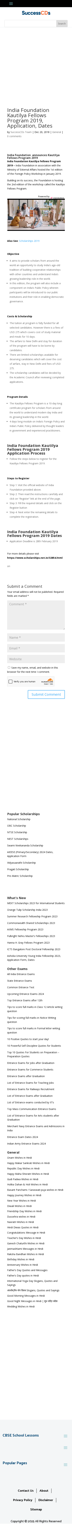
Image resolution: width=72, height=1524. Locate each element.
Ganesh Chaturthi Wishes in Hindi (25, 1243)
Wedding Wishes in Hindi (21, 1306)
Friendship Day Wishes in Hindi (24, 1211)
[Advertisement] (36, 65)
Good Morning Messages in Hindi (26, 1295)
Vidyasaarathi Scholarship (21, 862)
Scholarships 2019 (29, 240)
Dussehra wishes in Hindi (21, 1216)
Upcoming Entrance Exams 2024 (25, 994)
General (56, 132)
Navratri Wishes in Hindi (20, 1222)
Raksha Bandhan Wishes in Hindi (25, 1254)
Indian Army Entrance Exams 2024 (26, 1143)
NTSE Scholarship (17, 832)
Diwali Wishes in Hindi (19, 1206)
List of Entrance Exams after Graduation (30, 1095)
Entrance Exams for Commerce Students (30, 1069)
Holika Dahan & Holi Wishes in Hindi (27, 1184)
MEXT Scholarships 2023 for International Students (36, 903)
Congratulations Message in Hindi (26, 1232)
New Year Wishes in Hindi (21, 1200)
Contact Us (26, 1491)
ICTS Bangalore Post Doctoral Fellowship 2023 (33, 949)
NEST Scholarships (17, 838)
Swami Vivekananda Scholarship (25, 845)
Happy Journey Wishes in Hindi (24, 1195)
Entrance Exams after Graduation (26, 1076)
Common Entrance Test (20, 987)
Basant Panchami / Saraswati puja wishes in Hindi (35, 1189)
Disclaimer (45, 1500)
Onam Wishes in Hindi (19, 1157)
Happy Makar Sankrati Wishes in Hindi (28, 1163)
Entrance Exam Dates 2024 (22, 1137)
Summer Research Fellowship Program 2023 (32, 916)
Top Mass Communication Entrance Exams (31, 1109)
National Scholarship (18, 819)
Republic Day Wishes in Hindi (23, 1168)
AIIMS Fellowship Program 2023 (25, 929)
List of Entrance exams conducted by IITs (30, 1102)
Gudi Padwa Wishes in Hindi (22, 1179)
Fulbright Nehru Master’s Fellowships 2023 (31, 936)
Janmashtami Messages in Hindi (25, 1248)
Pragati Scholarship (18, 869)
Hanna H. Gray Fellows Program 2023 (28, 942)
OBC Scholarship (16, 825)
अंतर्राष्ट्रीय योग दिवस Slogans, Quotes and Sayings (33, 1290)
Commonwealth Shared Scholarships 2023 (31, 923)
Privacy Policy (22, 1500)
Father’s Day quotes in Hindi (23, 1275)
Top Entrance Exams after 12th (24, 1000)
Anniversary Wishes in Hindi (22, 1264)
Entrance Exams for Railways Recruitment (30, 1089)
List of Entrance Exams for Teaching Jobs (30, 1082)
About (43, 1491)
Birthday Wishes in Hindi (20, 1259)
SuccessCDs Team (21, 132)
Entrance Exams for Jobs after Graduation (30, 1063)
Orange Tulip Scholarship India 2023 (27, 909)
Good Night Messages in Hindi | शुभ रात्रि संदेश (32, 1301)
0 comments (14, 136)
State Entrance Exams (19, 980)
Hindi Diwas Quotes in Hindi (23, 1227)
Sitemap (36, 1509)
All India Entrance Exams (21, 974)
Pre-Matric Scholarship (20, 876)
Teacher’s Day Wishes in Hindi (24, 1238)
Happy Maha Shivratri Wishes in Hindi (28, 1173)
